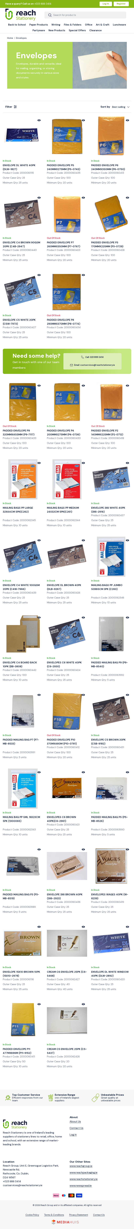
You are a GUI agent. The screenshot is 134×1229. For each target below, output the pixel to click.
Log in (73, 1134)
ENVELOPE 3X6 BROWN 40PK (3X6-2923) (65, 896)
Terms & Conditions (54, 1214)
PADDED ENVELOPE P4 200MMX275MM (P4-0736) (63, 432)
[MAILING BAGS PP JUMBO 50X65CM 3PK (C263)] (111, 557)
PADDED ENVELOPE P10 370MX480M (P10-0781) (62, 741)
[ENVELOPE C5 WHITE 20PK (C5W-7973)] (23, 291)
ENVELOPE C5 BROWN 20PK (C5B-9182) (108, 741)
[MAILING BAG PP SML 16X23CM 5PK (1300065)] (23, 789)
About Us (75, 1121)
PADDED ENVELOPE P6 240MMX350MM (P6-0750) (108, 167)
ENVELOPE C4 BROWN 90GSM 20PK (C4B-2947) (21, 244)
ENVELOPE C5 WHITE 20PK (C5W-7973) (19, 321)
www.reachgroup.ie (81, 1166)
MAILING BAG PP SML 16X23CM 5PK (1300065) (21, 819)
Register (121, 3)
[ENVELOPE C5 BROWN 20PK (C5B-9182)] (111, 711)
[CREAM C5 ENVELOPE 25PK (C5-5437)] (67, 1021)
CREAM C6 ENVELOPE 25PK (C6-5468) (67, 973)
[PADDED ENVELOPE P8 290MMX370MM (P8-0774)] (67, 291)
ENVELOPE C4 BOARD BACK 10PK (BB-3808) (20, 664)
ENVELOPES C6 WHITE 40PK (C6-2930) (64, 664)
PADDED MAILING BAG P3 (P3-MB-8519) (21, 896)
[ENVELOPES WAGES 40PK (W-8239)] (111, 866)
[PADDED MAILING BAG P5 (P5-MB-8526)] (111, 789)
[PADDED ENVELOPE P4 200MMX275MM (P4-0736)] (67, 402)
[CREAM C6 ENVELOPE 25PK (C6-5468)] (67, 943)
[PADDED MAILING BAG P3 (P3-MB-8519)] (23, 866)
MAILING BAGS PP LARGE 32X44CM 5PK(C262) (18, 509)
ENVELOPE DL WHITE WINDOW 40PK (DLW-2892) (110, 973)
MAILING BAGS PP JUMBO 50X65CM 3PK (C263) (106, 587)
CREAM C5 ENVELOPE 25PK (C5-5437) (67, 1051)
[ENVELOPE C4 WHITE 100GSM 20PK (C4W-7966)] (23, 557)
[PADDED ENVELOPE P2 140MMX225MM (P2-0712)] (111, 402)
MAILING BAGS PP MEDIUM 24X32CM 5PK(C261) (63, 509)
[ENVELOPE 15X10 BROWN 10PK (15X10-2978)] (23, 943)
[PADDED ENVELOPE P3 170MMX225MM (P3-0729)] (111, 214)
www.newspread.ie (81, 1185)
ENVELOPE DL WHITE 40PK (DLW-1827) (19, 167)
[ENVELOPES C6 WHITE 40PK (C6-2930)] (67, 634)
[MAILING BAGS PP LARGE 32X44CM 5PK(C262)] (23, 479)
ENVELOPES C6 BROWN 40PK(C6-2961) (61, 819)
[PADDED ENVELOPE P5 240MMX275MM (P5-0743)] (67, 137)
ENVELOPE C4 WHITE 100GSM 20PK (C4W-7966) (21, 587)
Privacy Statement (78, 1214)
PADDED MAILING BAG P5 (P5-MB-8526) (109, 819)
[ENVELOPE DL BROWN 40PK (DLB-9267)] (67, 557)
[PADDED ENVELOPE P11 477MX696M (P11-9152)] (23, 1021)
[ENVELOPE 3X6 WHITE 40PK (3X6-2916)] (111, 479)
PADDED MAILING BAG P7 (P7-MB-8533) (21, 741)
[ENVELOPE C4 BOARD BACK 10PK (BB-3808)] (23, 634)
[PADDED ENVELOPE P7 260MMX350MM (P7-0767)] (67, 214)
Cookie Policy (32, 1214)
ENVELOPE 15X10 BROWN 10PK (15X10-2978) (21, 973)
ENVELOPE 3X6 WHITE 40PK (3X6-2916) (108, 509)
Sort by (105, 106)
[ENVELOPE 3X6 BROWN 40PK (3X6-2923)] (67, 866)
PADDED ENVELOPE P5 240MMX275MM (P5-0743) (63, 167)
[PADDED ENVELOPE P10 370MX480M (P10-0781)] (67, 711)
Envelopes (21, 38)
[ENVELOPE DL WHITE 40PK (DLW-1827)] (23, 137)
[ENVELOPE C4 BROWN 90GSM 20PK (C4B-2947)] (23, 214)
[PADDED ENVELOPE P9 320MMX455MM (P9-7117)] (23, 402)
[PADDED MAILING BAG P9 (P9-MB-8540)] (111, 634)
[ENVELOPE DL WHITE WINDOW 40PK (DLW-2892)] (111, 943)
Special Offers (77, 30)
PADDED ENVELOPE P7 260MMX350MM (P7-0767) (63, 244)
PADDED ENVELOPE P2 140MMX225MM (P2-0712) (107, 432)
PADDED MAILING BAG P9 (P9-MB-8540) (109, 664)
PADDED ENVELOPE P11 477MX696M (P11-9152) (17, 1051)
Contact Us (76, 1128)
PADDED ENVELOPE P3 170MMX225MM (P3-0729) (107, 244)
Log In (106, 3)
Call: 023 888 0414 (94, 357)
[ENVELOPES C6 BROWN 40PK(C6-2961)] (67, 789)
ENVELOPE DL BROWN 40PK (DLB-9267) (64, 587)
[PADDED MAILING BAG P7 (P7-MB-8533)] (23, 711)
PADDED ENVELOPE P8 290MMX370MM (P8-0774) (63, 321)
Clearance (95, 30)
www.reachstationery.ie (84, 1179)
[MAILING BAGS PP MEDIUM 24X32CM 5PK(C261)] (67, 479)
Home (10, 38)
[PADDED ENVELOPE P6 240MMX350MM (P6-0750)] (111, 137)
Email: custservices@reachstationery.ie (94, 365)
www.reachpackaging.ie (83, 1172)
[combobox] (85, 15)
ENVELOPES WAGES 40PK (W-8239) (109, 896)
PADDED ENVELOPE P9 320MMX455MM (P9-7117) (18, 432)
